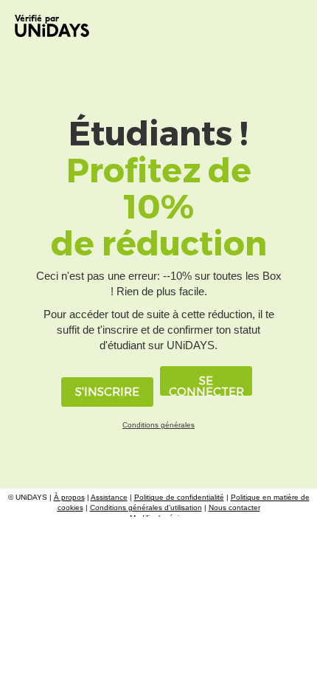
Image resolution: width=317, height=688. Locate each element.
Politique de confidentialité (179, 497)
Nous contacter (234, 507)
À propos (69, 497)
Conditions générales (158, 425)
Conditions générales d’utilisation (146, 507)
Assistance (109, 497)
